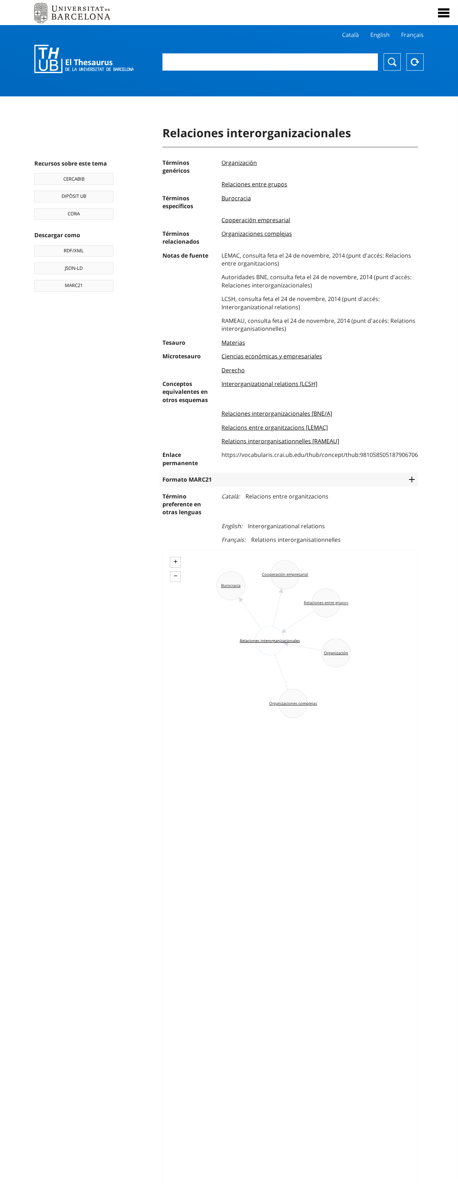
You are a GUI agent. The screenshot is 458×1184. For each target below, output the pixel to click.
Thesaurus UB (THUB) (84, 59)
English (380, 35)
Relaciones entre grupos (254, 184)
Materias (233, 343)
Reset (415, 62)
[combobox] (270, 62)
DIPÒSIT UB (74, 196)
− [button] (175, 576)
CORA (74, 213)
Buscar (392, 62)
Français (412, 35)
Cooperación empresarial (255, 220)
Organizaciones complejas (256, 234)
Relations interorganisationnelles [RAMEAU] (280, 441)
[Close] (443, 13)
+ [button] (175, 561)
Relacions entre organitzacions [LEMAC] (274, 427)
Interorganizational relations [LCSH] (269, 384)
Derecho (233, 370)
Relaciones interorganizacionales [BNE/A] (276, 413)
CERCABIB (73, 179)
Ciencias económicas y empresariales (271, 356)
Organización (239, 163)
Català (350, 35)
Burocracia (236, 198)
